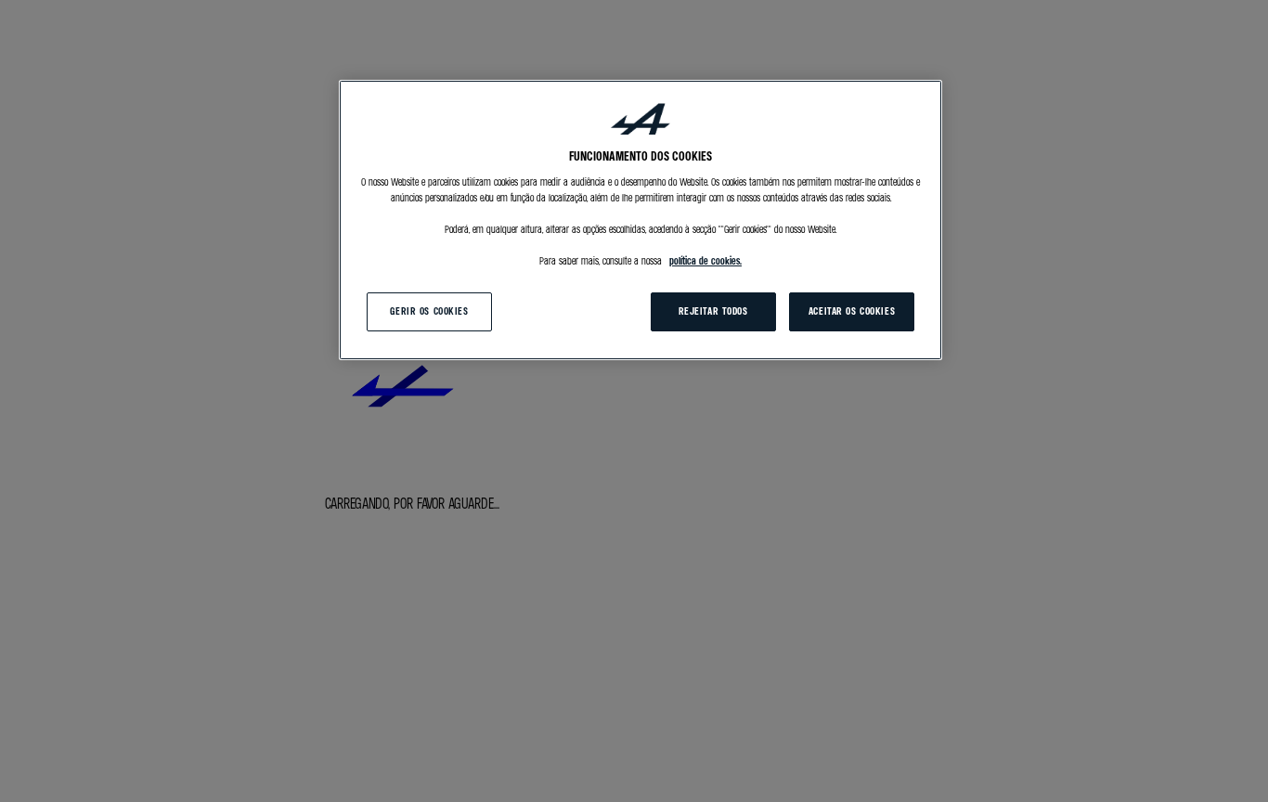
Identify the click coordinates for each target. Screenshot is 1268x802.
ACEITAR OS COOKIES (852, 311)
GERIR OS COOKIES (429, 311)
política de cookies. (705, 261)
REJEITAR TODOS (713, 311)
